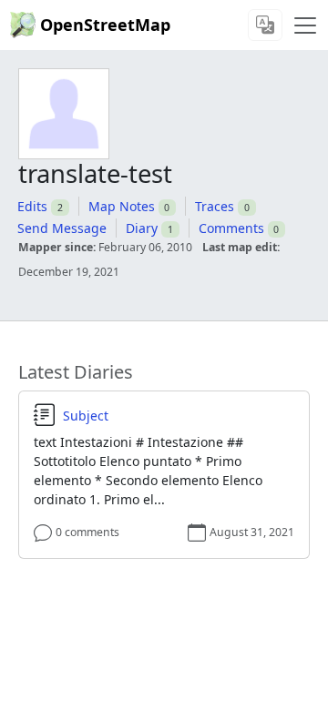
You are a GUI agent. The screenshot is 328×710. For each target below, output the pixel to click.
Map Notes (121, 206)
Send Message (62, 228)
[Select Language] (265, 25)
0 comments (87, 532)
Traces (214, 206)
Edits (32, 206)
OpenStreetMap (105, 25)
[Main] (305, 25)
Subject (85, 416)
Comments (231, 228)
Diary (142, 228)
